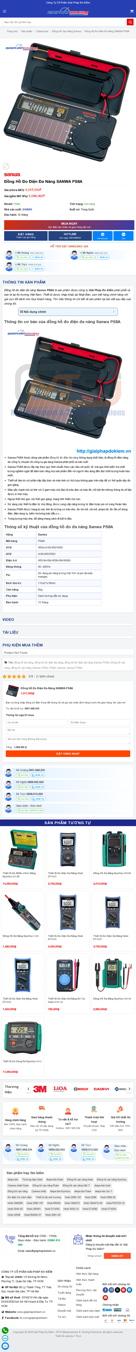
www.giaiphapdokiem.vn (30, 1311)
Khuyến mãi (64, 1310)
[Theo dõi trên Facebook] (105, 1290)
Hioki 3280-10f (73, 1197)
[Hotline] (5, 1330)
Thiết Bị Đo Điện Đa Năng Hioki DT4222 (65, 875)
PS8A (52, 667)
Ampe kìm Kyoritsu (60, 1191)
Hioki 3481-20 (52, 1215)
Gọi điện (24, 775)
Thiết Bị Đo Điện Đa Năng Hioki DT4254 (20, 1000)
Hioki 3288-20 (108, 1197)
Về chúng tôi (65, 1286)
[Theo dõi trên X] (117, 1290)
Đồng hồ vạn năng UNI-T (76, 1185)
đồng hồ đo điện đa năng (64, 457)
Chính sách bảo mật (87, 1316)
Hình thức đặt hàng (87, 1273)
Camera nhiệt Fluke (18, 1185)
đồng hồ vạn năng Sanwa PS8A (29, 667)
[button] (4, 11)
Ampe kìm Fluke (54, 1179)
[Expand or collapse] (114, 312)
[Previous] (29, 1089)
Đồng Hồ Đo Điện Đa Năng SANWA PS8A (107, 31)
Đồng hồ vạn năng (18, 1191)
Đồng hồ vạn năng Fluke (46, 1185)
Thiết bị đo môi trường (48, 1197)
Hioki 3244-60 (15, 1209)
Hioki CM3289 (15, 1203)
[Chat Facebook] (5, 1346)
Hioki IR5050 (54, 1203)
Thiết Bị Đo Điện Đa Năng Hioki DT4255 (65, 938)
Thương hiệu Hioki (32, 1179)
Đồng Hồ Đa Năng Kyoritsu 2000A (112, 873)
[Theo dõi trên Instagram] (111, 1290)
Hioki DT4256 (52, 1209)
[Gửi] (130, 22)
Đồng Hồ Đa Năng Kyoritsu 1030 (21, 936)
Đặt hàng (25, 235)
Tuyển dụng (64, 1292)
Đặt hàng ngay (67, 753)
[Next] (129, 1089)
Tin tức (62, 1316)
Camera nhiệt (39, 1191)
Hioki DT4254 (109, 1209)
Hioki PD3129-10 (115, 1203)
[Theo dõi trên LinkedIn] (129, 1290)
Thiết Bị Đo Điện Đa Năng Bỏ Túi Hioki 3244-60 (66, 1000)
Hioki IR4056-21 (32, 1215)
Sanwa (61, 667)
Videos (62, 1304)
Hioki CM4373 (72, 1203)
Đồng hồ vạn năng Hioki (80, 1179)
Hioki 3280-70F (35, 1203)
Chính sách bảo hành (88, 1310)
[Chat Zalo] (5, 1338)
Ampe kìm (13, 1179)
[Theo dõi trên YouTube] (105, 1298)
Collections (42, 31)
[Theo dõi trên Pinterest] (123, 1290)
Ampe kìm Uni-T (103, 1191)
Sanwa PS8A (74, 667)
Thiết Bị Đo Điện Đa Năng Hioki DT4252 (110, 938)
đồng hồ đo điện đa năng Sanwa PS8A (87, 662)
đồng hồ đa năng (23, 662)
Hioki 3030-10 (71, 1209)
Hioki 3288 (90, 1197)
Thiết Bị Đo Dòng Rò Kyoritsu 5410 (22, 1061)
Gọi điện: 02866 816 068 (32, 810)
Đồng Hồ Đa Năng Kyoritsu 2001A (112, 998)
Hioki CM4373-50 (93, 1203)
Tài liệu (62, 1298)
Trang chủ (12, 31)
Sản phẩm (26, 31)
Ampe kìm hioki (102, 1185)
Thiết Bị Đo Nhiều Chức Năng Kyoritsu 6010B (19, 875)
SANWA (27, 209)
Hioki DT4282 (90, 1209)
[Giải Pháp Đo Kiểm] (68, 11)
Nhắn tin (38, 257)
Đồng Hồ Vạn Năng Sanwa (66, 31)
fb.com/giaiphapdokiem (33, 1317)
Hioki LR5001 (34, 1209)
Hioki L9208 (14, 1215)
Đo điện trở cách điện (20, 1197)
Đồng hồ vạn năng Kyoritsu (112, 1179)
